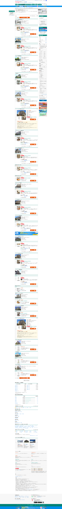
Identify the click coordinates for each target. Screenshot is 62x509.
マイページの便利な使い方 (11, 15)
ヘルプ (38, 0)
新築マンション (19, 4)
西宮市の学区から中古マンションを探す (34, 435)
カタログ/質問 (39, 4)
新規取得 (26, 1)
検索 (46, 0)
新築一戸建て (26, 4)
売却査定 (36, 4)
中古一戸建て (29, 4)
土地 (34, 4)
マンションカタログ (17, 499)
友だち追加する (35, 496)
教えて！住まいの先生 (22, 499)
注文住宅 (32, 4)
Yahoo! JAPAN (36, 0)
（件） (16, 386)
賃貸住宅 (16, 4)
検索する (43, 100)
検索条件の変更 (41, 35)
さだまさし (45, 0)
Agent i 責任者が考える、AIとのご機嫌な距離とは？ (20, 0)
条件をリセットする (45, 19)
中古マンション (23, 4)
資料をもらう (33, 52)
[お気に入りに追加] (37, 34)
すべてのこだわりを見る (44, 94)
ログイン (23, 2)
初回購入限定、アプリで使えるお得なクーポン (28, 2)
